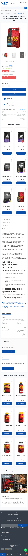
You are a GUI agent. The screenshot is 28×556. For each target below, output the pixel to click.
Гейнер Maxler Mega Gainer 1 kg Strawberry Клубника (21, 176)
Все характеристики (21, 109)
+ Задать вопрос (8, 368)
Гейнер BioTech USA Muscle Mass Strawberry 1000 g (21, 146)
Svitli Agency (17, 544)
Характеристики (6, 222)
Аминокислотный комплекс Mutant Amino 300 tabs (21, 457)
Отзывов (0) (5, 225)
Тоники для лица (18, 10)
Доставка (9, 98)
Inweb (18, 545)
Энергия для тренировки (18, 304)
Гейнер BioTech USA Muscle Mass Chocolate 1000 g (7, 146)
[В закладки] (11, 129)
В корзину (14, 89)
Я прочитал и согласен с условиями (13, 528)
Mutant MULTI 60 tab (7, 425)
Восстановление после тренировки (10, 306)
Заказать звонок (23, 3)
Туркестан (25, 10)
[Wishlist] (25, 61)
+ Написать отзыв (8, 351)
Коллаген (12, 10)
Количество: (5, 83)
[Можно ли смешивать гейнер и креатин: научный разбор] (14, 483)
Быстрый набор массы (7, 304)
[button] (23, 3)
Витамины (10, 512)
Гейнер (5, 302)
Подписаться (22, 525)
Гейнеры (14, 13)
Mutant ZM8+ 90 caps (7, 455)
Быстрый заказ (14, 94)
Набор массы (10, 302)
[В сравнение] (11, 131)
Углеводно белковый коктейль (9, 303)
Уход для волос (11, 514)
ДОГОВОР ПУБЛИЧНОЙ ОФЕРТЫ (13, 527)
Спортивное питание (7, 13)
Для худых (20, 306)
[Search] (25, 8)
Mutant (10, 65)
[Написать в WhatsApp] (25, 550)
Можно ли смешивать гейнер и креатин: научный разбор (12, 495)
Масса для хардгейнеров (19, 302)
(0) (13, 61)
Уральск (14, 512)
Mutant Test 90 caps (21, 425)
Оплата (9, 103)
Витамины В (18, 512)
